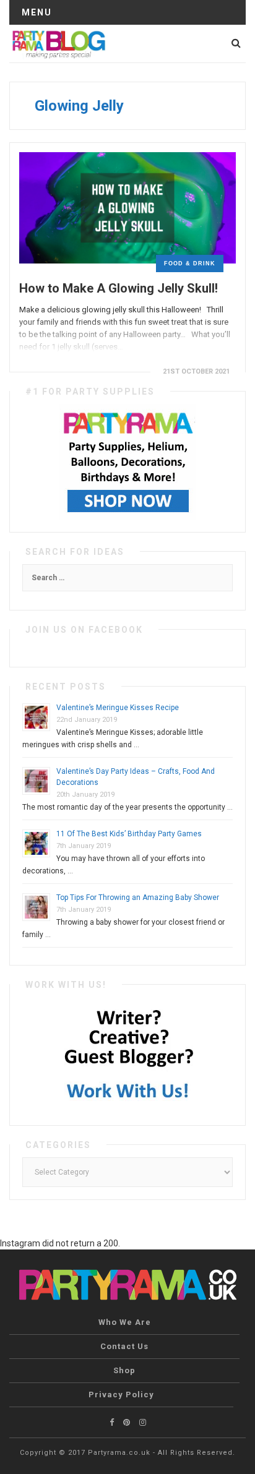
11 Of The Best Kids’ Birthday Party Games (129, 833)
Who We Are (124, 1322)
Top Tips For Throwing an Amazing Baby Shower (137, 897)
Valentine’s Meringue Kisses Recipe (117, 707)
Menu (37, 12)
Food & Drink (189, 263)
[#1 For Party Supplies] (127, 461)
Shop (124, 1370)
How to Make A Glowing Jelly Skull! (118, 288)
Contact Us (124, 1346)
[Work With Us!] (127, 1054)
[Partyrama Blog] (58, 43)
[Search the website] (236, 43)
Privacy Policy (121, 1394)
